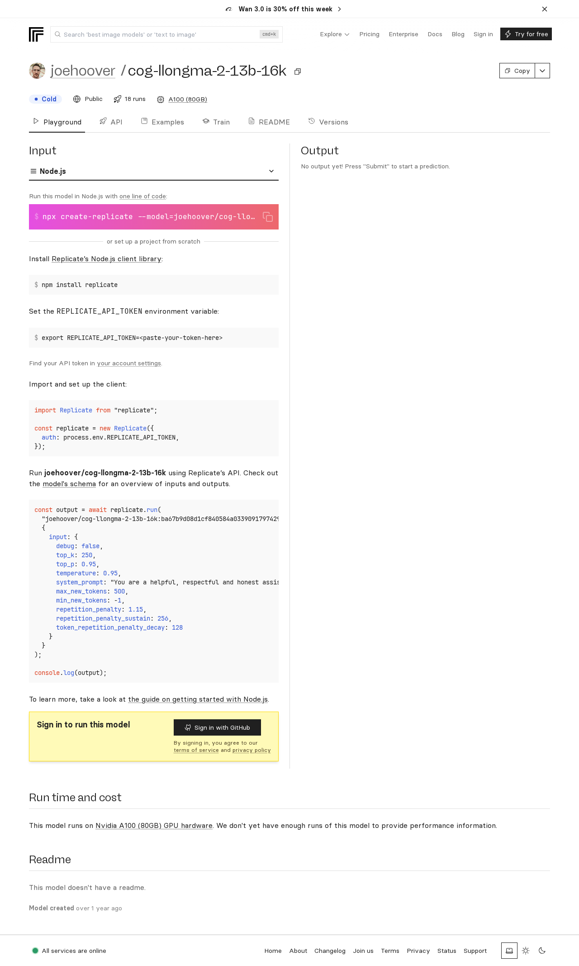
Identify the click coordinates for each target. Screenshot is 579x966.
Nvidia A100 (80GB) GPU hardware (154, 825)
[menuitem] (335, 34)
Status (446, 951)
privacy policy (252, 749)
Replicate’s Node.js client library (106, 258)
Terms (390, 951)
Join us (363, 951)
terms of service (196, 749)
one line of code (142, 196)
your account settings (129, 363)
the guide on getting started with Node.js (198, 698)
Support (475, 951)
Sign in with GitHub (222, 727)
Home (273, 951)
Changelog (330, 951)
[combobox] (166, 34)
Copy (522, 71)
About (298, 951)
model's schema (69, 483)
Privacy (418, 951)
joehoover (83, 70)
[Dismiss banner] (544, 9)
